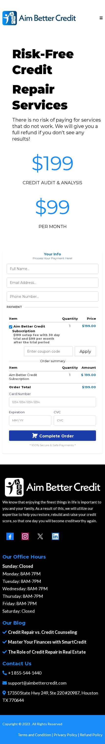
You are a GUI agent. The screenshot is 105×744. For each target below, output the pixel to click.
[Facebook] (10, 536)
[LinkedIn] (55, 536)
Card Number (20, 394)
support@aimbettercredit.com (37, 683)
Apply (85, 351)
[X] (40, 536)
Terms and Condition (34, 735)
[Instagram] (25, 536)
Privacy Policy (65, 735)
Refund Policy (91, 735)
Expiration (17, 412)
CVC (57, 412)
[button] (101, 18)
